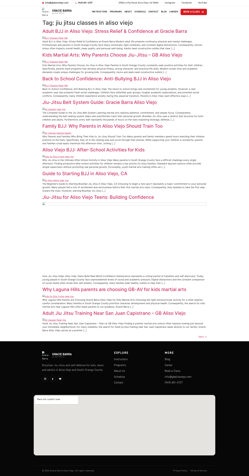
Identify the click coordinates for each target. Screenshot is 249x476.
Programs (116, 12)
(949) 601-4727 (85, 3)
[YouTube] (60, 379)
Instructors (99, 12)
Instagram (170, 3)
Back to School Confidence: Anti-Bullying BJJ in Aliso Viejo (106, 78)
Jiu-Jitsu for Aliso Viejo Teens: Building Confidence (98, 197)
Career (173, 12)
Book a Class (193, 12)
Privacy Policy (180, 471)
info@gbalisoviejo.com (56, 3)
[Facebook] (53, 379)
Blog (164, 12)
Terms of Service (198, 471)
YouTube (202, 3)
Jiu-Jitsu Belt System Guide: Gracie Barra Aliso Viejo (99, 102)
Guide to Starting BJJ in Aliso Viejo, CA (84, 173)
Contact (153, 12)
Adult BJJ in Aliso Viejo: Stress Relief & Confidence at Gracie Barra (114, 31)
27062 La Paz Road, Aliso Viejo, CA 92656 (138, 3)
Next (203, 336)
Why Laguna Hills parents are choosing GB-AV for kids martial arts (114, 289)
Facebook (187, 3)
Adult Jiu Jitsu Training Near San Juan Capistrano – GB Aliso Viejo (114, 313)
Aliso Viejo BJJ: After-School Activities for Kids (93, 150)
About (128, 12)
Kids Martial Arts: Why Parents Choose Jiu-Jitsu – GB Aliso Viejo (112, 55)
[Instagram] (45, 379)
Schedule (140, 12)
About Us (119, 371)
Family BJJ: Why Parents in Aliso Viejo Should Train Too (102, 126)
